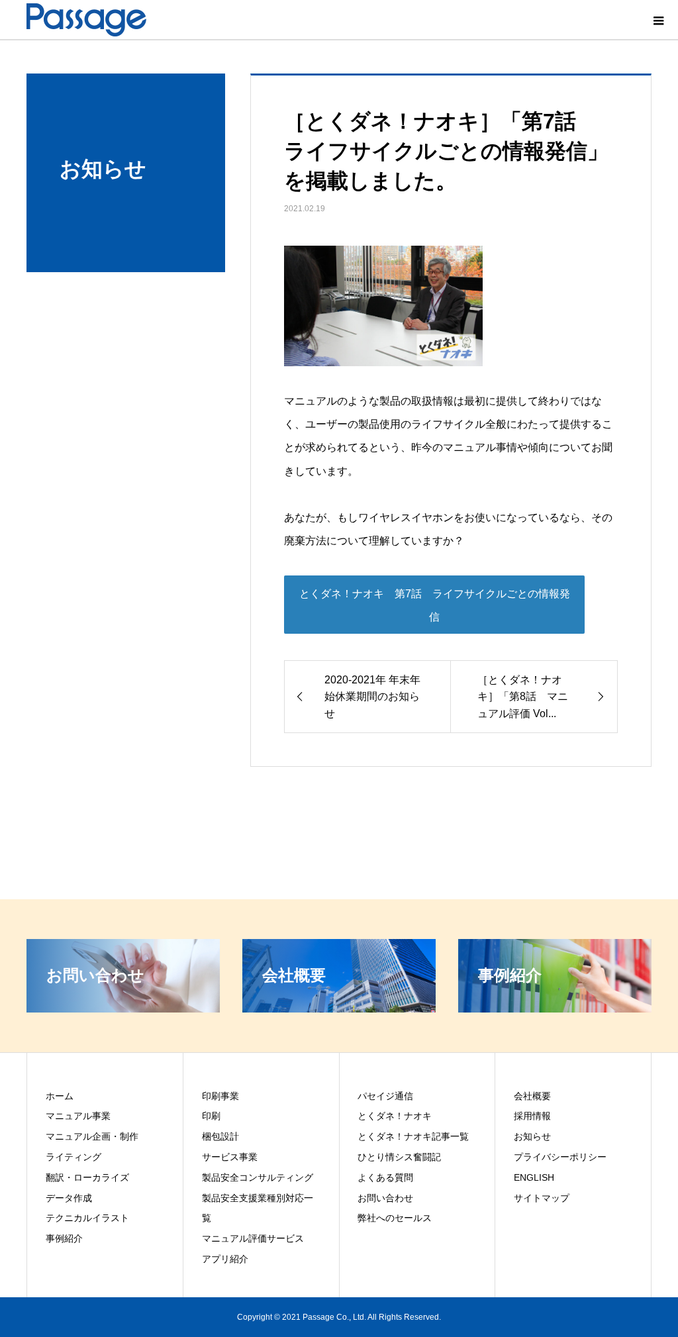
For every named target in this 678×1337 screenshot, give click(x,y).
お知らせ (532, 1136)
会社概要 (532, 1096)
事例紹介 (64, 1238)
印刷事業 (220, 1096)
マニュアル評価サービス (253, 1238)
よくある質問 (385, 1177)
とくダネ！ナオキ (395, 1116)
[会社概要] (339, 1007)
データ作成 (69, 1198)
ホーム (59, 1096)
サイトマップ (541, 1198)
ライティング (73, 1157)
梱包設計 (220, 1136)
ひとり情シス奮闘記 (399, 1157)
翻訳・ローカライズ (87, 1177)
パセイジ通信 (385, 1096)
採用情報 (532, 1116)
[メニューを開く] (658, 20)
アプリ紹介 (225, 1259)
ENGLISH (534, 1177)
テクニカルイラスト (87, 1218)
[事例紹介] (555, 1007)
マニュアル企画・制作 (92, 1136)
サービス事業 (230, 1157)
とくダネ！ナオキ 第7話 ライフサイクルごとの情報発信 (434, 605)
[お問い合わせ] (123, 1007)
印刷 (211, 1116)
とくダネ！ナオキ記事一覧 (413, 1136)
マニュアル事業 (78, 1116)
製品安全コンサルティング (257, 1177)
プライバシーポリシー (560, 1157)
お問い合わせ (385, 1198)
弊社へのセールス (395, 1218)
